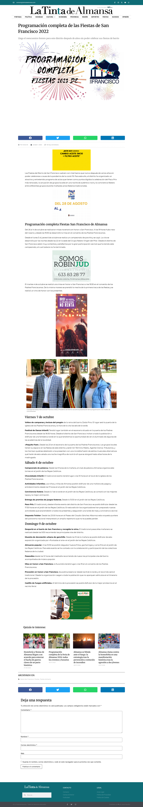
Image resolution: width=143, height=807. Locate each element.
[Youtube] (125, 2)
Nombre (24, 736)
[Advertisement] (69, 118)
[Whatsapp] (128, 2)
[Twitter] (71, 804)
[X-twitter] (121, 2)
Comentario (26, 710)
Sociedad (39, 17)
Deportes (95, 17)
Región (85, 17)
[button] (30, 138)
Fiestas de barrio (45, 679)
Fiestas (105, 17)
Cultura (49, 17)
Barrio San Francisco (27, 679)
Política (28, 17)
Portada (17, 17)
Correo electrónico (29, 745)
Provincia (74, 17)
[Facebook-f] (114, 2)
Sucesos (115, 17)
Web (22, 753)
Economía (63, 17)
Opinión (125, 17)
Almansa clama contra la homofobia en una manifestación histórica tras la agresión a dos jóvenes (109, 657)
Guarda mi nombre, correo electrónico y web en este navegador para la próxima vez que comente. (62, 762)
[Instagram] (118, 2)
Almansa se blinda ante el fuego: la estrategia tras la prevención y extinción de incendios (84, 657)
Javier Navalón (125, 804)
